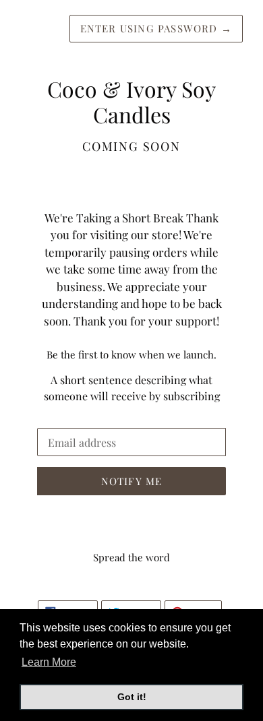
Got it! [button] (131, 696)
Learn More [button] (49, 662)
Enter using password (156, 28)
